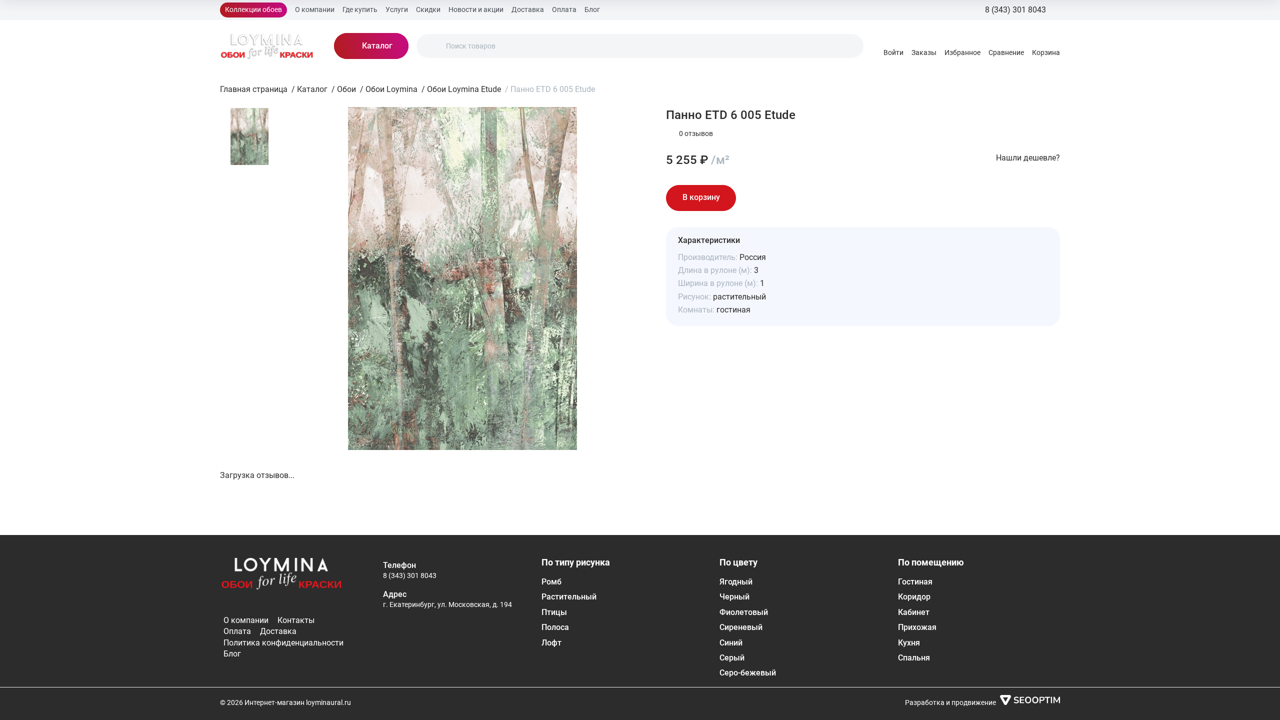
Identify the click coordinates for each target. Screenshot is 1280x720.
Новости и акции (476, 10)
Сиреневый (741, 627)
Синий (731, 643)
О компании (314, 10)
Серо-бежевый (748, 673)
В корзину (701, 197)
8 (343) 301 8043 (409, 576)
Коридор (914, 597)
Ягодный (736, 581)
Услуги (397, 10)
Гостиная (915, 581)
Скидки (428, 10)
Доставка (528, 10)
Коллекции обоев (253, 10)
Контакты (296, 620)
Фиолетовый (744, 612)
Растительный (569, 597)
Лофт (552, 643)
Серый (732, 657)
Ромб (552, 581)
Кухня (909, 643)
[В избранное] (754, 198)
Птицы (554, 612)
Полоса (555, 627)
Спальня (914, 657)
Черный (735, 597)
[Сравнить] (782, 198)
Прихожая (917, 627)
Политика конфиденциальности (284, 643)
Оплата (564, 10)
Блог (592, 10)
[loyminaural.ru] (267, 46)
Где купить (360, 10)
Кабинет (914, 612)
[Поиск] (432, 46)
